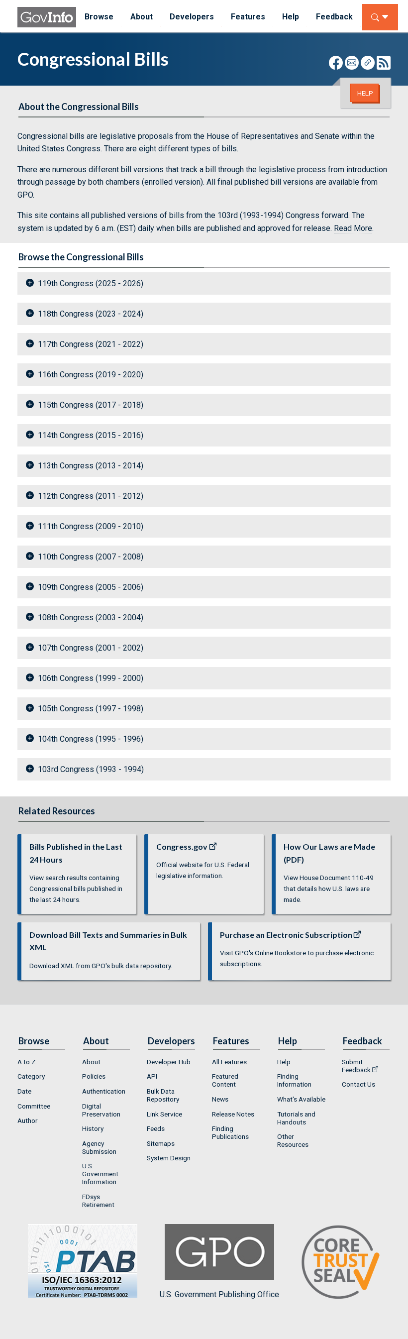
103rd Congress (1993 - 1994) (91, 769)
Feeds (156, 1128)
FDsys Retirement (98, 1201)
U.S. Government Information (100, 1174)
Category (31, 1076)
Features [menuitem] (248, 16)
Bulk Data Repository (163, 1095)
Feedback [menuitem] (334, 16)
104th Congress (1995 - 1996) (90, 739)
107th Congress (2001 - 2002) (90, 648)
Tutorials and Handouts (296, 1118)
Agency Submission (99, 1147)
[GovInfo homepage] (46, 17)
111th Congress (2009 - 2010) (90, 526)
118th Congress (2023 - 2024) (90, 314)
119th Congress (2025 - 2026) (90, 283)
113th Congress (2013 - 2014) (90, 465)
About (91, 1062)
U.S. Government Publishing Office (219, 1294)
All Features (229, 1062)
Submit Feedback (356, 1066)
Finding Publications (230, 1132)
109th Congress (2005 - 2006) (90, 587)
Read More (353, 228)
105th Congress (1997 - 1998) (90, 708)
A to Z (26, 1062)
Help (365, 93)
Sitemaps (161, 1143)
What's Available (301, 1099)
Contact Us (358, 1084)
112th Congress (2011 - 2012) (90, 496)
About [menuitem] (141, 16)
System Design (169, 1158)
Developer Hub (169, 1062)
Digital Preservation (101, 1110)
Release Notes (233, 1114)
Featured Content (225, 1080)
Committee (33, 1106)
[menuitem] (41, 1061)
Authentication (103, 1091)
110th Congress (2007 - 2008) (90, 556)
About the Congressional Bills (78, 106)
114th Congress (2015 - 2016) (90, 435)
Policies (93, 1076)
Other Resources (292, 1140)
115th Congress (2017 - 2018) (90, 405)
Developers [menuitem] (192, 16)
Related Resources (56, 810)
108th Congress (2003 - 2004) (90, 617)
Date (24, 1091)
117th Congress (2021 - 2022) (90, 344)
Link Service (164, 1114)
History (92, 1128)
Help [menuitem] (290, 16)
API (152, 1076)
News (220, 1099)
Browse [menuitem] (99, 16)
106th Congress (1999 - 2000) (90, 678)
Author (27, 1120)
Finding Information (294, 1080)
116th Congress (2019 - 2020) (90, 374)
